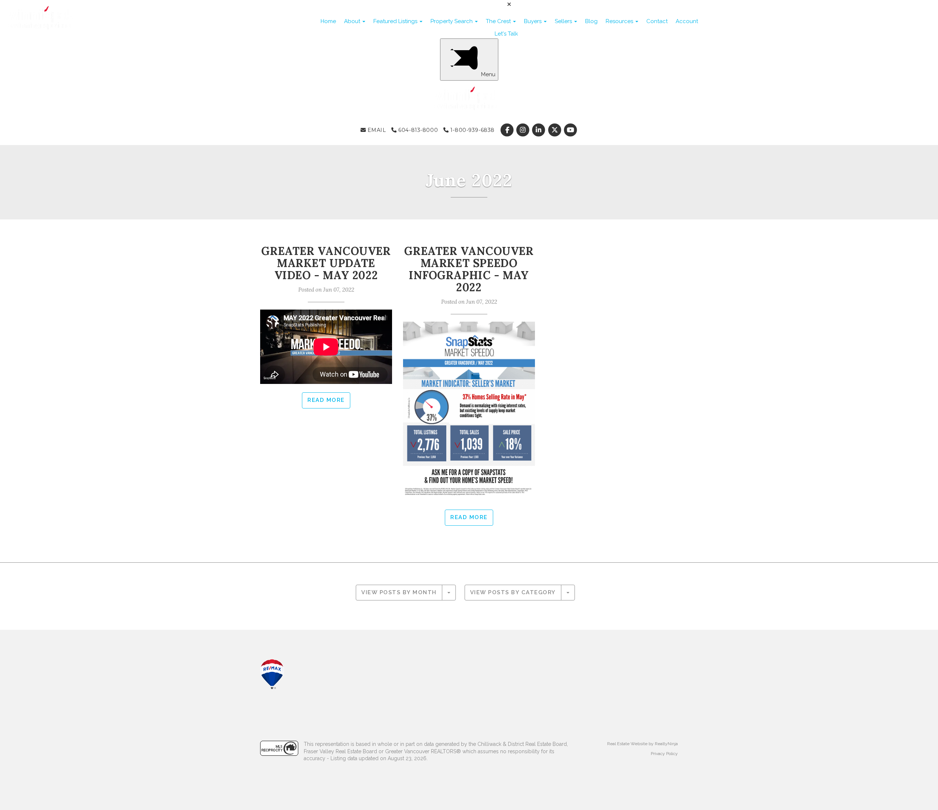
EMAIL (376, 130)
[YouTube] (570, 130)
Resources (620, 21)
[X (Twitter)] (555, 130)
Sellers (564, 21)
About (353, 21)
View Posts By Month (399, 592)
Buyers (533, 21)
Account (687, 21)
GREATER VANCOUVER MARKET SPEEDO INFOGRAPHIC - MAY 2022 (468, 269)
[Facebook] (508, 130)
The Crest (499, 21)
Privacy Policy (664, 753)
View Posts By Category (513, 592)
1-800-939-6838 (471, 130)
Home (328, 21)
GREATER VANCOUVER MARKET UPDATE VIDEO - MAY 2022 (326, 263)
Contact (657, 21)
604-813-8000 (417, 130)
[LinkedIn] (539, 130)
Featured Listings (396, 21)
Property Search (452, 21)
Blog (591, 21)
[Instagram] (524, 130)
